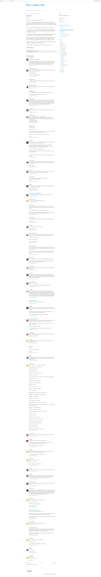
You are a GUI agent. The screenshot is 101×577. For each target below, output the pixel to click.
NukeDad (30, 332)
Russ (30, 170)
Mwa (30, 339)
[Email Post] (36, 50)
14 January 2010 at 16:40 (33, 254)
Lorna (30, 488)
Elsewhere (39, 10)
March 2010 (63, 52)
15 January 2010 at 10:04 (33, 352)
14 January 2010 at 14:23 (33, 173)
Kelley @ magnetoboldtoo (33, 510)
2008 (61, 70)
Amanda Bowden (32, 233)
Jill (29, 306)
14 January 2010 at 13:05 (33, 105)
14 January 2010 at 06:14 (33, 65)
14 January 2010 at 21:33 (33, 286)
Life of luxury (63, 61)
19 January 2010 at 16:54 (33, 535)
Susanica (30, 257)
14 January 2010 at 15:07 (33, 214)
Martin (30, 363)
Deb (29, 439)
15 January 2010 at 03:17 (33, 315)
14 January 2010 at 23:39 (33, 297)
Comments (62, 22)
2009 (61, 69)
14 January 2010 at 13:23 (33, 157)
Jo (29, 548)
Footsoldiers (63, 56)
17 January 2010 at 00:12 (33, 485)
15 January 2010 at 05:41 (33, 336)
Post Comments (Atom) (34, 564)
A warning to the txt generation (64, 34)
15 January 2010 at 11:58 (33, 430)
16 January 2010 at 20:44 (33, 478)
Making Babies (31, 85)
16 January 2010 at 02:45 (33, 446)
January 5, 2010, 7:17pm (65, 65)
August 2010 (63, 45)
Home (27, 10)
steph (30, 346)
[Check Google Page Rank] (29, 571)
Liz (29, 468)
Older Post (54, 562)
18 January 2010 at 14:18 (33, 524)
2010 (61, 44)
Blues (30, 273)
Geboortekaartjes (63, 64)
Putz (29, 474)
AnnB (30, 289)
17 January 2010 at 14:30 (33, 495)
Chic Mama (31, 115)
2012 (61, 41)
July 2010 (62, 46)
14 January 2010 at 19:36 (33, 278)
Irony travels (62, 27)
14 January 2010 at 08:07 (33, 76)
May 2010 (62, 49)
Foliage (62, 57)
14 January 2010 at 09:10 (33, 82)
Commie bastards (63, 60)
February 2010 (63, 53)
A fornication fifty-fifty (63, 36)
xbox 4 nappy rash (35, 5)
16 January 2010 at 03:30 (33, 455)
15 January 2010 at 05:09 (33, 329)
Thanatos (30, 266)
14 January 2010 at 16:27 (33, 242)
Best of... (34, 10)
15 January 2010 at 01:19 (33, 303)
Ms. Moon (30, 98)
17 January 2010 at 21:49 (33, 518)
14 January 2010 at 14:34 (33, 190)
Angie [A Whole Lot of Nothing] (34, 193)
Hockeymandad (31, 300)
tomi (29, 449)
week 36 (33, 51)
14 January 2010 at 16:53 (33, 263)
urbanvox (30, 176)
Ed (29, 184)
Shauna (30, 160)
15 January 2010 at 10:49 (33, 360)
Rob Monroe (31, 199)
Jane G (30, 433)
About (31, 10)
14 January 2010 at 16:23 (33, 222)
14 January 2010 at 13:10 (33, 112)
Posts (61, 20)
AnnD (30, 140)
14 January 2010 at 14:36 (33, 201)
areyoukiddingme (32, 527)
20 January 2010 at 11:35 (33, 558)
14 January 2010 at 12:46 (33, 95)
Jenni (30, 108)
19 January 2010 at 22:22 (33, 552)
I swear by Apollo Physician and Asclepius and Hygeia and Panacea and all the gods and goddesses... (66, 30)
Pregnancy (30, 51)
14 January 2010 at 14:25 (33, 181)
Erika (30, 225)
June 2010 (62, 48)
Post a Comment (30, 560)
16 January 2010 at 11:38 (33, 465)
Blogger (55, 574)
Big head (62, 63)
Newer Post (28, 562)
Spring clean (63, 67)
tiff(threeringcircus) (32, 68)
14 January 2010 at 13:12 (33, 137)
